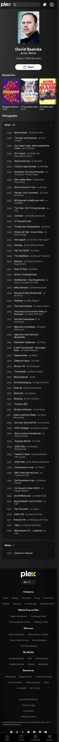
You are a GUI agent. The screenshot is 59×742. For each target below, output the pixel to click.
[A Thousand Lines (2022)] (29, 94)
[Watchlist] (45, 4)
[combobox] (29, 4)
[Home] (6, 4)
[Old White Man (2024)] (48, 94)
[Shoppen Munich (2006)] (11, 94)
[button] (52, 4)
